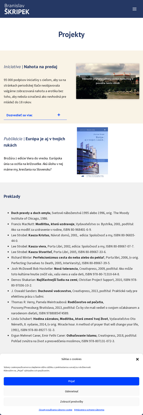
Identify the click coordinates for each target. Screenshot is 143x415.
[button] (137, 359)
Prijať (71, 381)
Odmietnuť (71, 391)
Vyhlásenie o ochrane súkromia (89, 409)
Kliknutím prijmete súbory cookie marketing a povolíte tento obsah (107, 81)
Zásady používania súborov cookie (55, 409)
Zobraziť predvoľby (71, 402)
